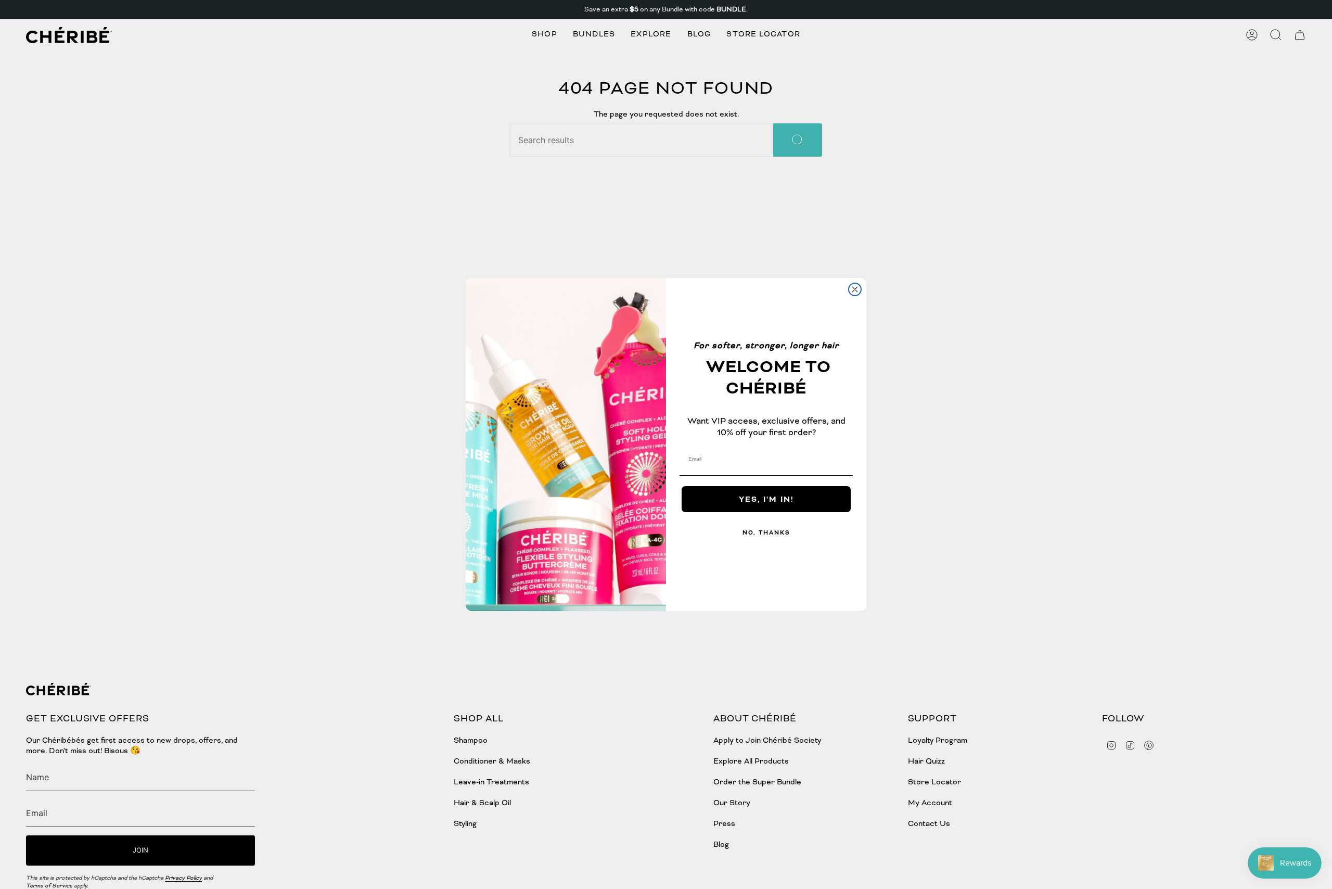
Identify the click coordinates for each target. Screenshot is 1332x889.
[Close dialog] (855, 289)
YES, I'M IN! (766, 499)
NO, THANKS (766, 533)
